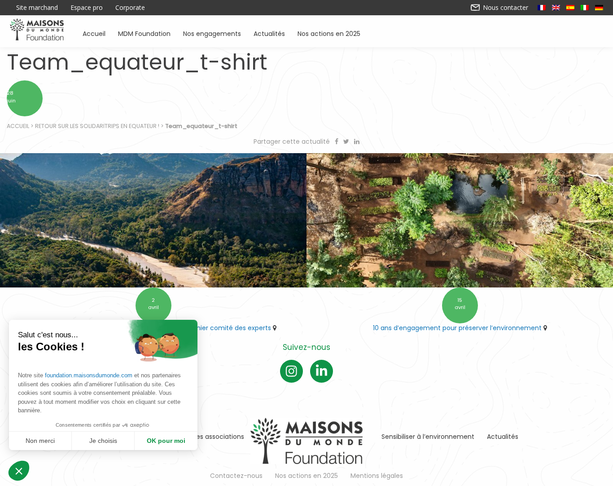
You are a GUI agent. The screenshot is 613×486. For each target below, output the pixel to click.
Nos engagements (212, 33)
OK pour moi (166, 440)
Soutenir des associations (204, 436)
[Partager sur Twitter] (347, 141)
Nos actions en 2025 (329, 33)
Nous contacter (504, 7)
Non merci (40, 440)
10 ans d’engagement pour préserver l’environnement (457, 327)
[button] (19, 471)
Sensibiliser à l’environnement (427, 436)
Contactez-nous (236, 475)
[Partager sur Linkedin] (356, 141)
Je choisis (103, 440)
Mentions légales (376, 475)
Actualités (269, 33)
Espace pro (86, 7)
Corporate (130, 7)
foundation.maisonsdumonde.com (88, 375)
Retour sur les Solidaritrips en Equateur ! (97, 126)
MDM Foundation (144, 33)
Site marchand (37, 7)
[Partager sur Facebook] (337, 141)
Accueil (94, 33)
